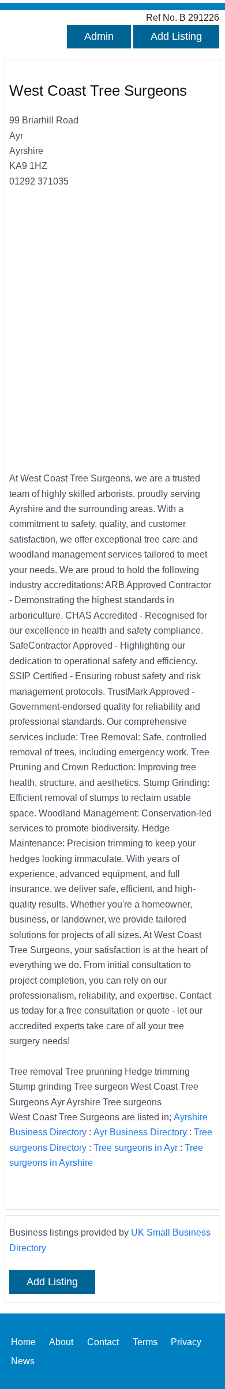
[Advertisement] (112, 337)
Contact (103, 1342)
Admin (99, 36)
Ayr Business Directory (140, 1132)
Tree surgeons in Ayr (135, 1147)
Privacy (186, 1342)
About (61, 1342)
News (23, 1360)
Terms (145, 1342)
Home (23, 1342)
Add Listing (176, 36)
